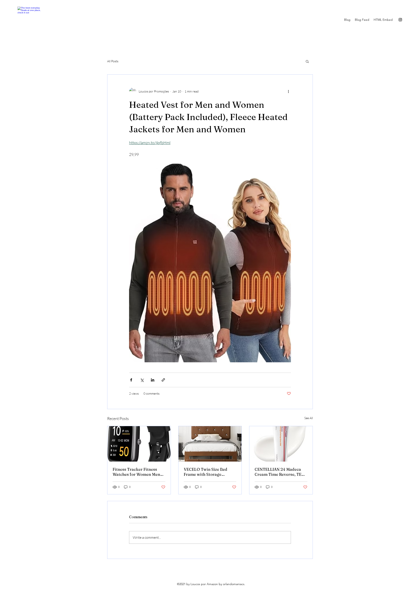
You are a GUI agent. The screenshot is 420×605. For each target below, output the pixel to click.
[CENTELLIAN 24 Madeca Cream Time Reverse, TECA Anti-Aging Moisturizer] (281, 444)
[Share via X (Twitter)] (142, 380)
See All (308, 418)
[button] (307, 61)
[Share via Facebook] (131, 380)
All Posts (112, 61)
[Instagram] (400, 19)
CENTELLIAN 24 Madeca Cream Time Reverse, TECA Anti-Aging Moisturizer (281, 472)
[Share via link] (163, 380)
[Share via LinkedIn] (152, 380)
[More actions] (288, 91)
